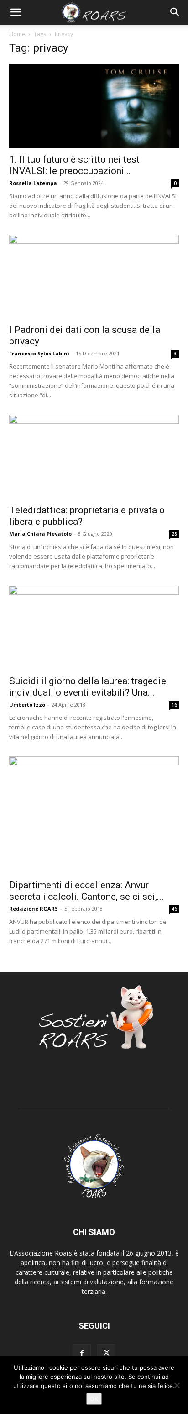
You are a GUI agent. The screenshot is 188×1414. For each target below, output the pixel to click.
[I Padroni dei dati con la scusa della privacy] (94, 277)
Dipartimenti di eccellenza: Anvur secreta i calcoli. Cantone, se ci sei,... (86, 891)
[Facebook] (82, 1353)
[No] (176, 1385)
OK (94, 1399)
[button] (15, 12)
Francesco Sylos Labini (39, 353)
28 (174, 534)
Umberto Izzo (27, 704)
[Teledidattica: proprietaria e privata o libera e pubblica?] (94, 457)
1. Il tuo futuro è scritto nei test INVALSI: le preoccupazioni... (74, 165)
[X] (106, 1353)
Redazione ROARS (33, 908)
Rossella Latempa (33, 182)
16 (174, 705)
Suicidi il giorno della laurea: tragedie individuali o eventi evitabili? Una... (87, 686)
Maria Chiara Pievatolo (40, 533)
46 (174, 909)
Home (17, 34)
